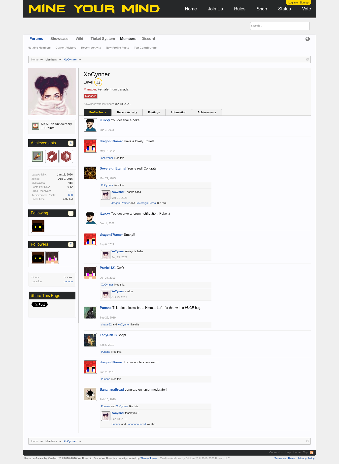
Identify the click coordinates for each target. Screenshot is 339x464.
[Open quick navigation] (307, 59)
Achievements (207, 112)
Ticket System (103, 38)
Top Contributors (145, 47)
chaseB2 (106, 324)
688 (70, 195)
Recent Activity (127, 112)
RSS (311, 452)
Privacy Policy (306, 458)
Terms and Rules (284, 458)
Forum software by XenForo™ (58, 458)
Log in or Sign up (298, 2)
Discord (148, 38)
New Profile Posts (117, 47)
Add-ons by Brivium (195, 458)
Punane (105, 308)
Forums (36, 38)
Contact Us (276, 452)
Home (297, 452)
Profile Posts (97, 112)
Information (178, 112)
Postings (154, 112)
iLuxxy (105, 120)
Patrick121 (108, 268)
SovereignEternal (113, 168)
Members (128, 38)
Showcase (59, 38)
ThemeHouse (148, 458)
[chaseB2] (37, 226)
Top (305, 452)
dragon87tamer (111, 141)
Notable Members (39, 47)
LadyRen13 (108, 335)
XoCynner (107, 157)
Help (288, 452)
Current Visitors (66, 47)
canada (68, 281)
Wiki (79, 38)
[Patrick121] (52, 257)
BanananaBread (112, 389)
